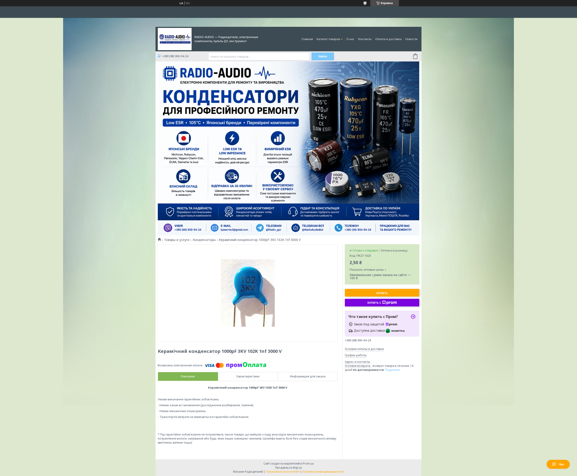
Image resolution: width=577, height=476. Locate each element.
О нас (350, 39)
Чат (561, 464)
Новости (411, 39)
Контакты (364, 39)
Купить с (374, 303)
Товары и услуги (176, 240)
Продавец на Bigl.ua (288, 467)
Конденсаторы (204, 240)
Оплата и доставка (388, 39)
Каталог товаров (328, 39)
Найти (322, 56)
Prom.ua (308, 463)
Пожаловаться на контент (283, 472)
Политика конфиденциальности (323, 472)
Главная (307, 39)
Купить (382, 293)
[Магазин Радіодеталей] (175, 39)
